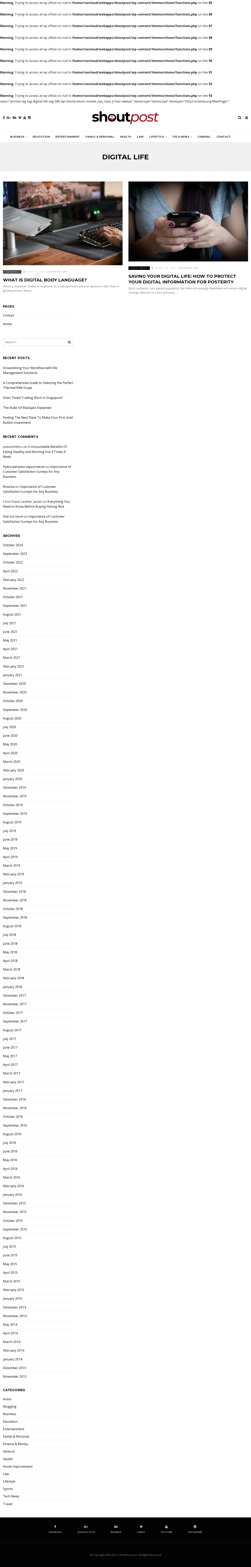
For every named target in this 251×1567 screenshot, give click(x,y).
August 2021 (12, 614)
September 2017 (15, 1021)
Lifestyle (156, 136)
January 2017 (12, 1091)
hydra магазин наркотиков (24, 467)
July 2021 (9, 623)
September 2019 (15, 814)
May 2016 (10, 1160)
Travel (7, 1504)
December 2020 (14, 684)
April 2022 (10, 571)
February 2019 (13, 874)
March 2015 (11, 1281)
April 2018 (10, 961)
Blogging (9, 1406)
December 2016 (14, 1099)
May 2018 (10, 952)
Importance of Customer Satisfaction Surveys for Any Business (37, 472)
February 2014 (13, 1350)
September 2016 (15, 1125)
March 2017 (11, 1073)
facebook (55, 1532)
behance (116, 1532)
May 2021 (10, 640)
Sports (8, 1489)
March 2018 (11, 969)
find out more (13, 516)
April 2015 (10, 1273)
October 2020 (13, 701)
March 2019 (11, 865)
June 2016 (10, 1151)
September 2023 (15, 554)
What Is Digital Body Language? (45, 280)
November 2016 (14, 1108)
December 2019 (14, 787)
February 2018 (13, 978)
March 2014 (11, 1342)
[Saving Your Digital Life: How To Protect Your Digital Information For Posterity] (188, 221)
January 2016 (12, 1195)
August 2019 (12, 822)
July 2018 (9, 935)
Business (17, 136)
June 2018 (10, 943)
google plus (86, 1532)
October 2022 (13, 562)
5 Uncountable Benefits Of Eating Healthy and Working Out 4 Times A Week (35, 452)
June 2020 (10, 736)
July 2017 (9, 1039)
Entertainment (67, 136)
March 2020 (11, 762)
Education (41, 136)
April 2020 (10, 753)
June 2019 (10, 839)
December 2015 (14, 1203)
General (204, 136)
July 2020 (9, 727)
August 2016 (12, 1134)
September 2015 (15, 1229)
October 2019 (13, 805)
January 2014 (12, 1359)
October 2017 (13, 1013)
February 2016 (13, 1186)
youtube (166, 1532)
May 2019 (10, 848)
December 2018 (14, 892)
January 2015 (12, 1298)
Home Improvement (18, 1466)
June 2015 (10, 1255)
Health (125, 136)
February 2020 (13, 770)
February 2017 (13, 1082)
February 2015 (13, 1290)
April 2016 (10, 1169)
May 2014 (10, 1325)
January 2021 (12, 675)
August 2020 (12, 718)
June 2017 (10, 1047)
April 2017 (10, 1065)
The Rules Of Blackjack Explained (27, 408)
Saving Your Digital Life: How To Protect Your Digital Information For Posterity (182, 279)
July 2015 (9, 1247)
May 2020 (10, 744)
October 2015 (13, 1221)
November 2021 (14, 588)
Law (140, 136)
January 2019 (12, 883)
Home (7, 324)
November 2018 (14, 900)
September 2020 (15, 710)
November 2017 (14, 1004)
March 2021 (11, 658)
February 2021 (13, 666)
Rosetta (8, 487)
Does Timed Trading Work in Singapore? (33, 398)
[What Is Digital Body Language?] (63, 223)
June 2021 (10, 632)
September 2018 (15, 917)
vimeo (141, 1532)
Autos (7, 1399)
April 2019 (10, 857)
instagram (195, 1532)
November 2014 (14, 1316)
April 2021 (10, 649)
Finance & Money (15, 1444)
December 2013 (14, 1368)
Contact (223, 136)
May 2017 (10, 1056)
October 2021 (13, 597)
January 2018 (12, 987)
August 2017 (12, 1030)
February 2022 (13, 580)
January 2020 (12, 779)
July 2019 (9, 831)
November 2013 (14, 1376)
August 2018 (12, 926)
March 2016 (11, 1177)
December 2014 (14, 1307)
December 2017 (14, 995)
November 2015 (14, 1212)
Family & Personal (99, 136)
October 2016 (13, 1117)
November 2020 (14, 692)
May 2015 (10, 1264)
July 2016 (9, 1143)
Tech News (180, 136)
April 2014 (10, 1333)
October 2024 (13, 545)
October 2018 (13, 909)
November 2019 (14, 796)
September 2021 (15, 606)
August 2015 (12, 1238)
